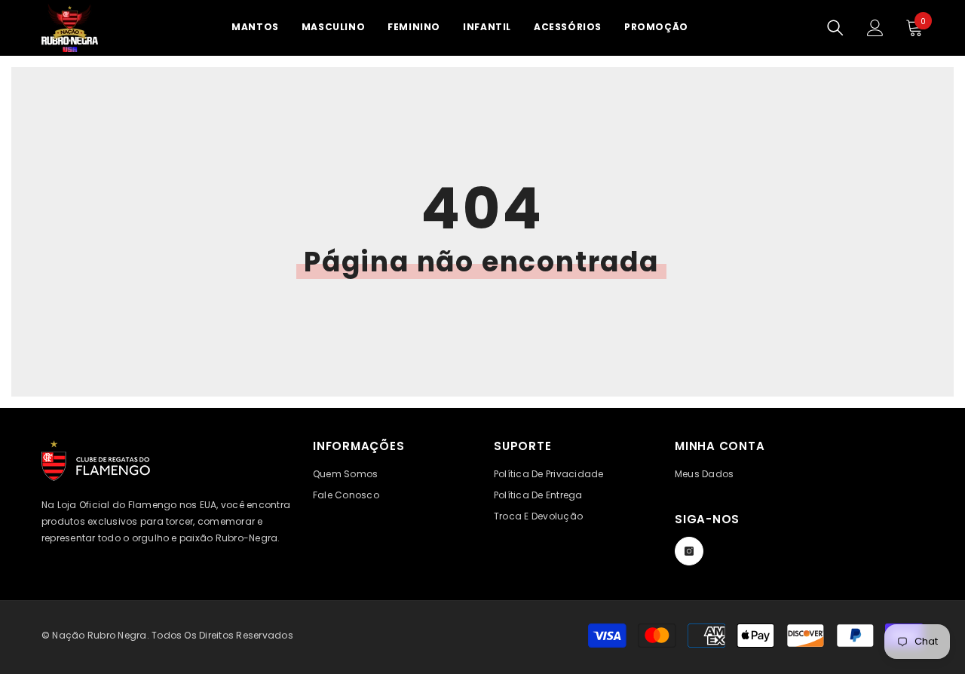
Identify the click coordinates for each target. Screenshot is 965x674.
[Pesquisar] (835, 28)
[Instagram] (689, 551)
